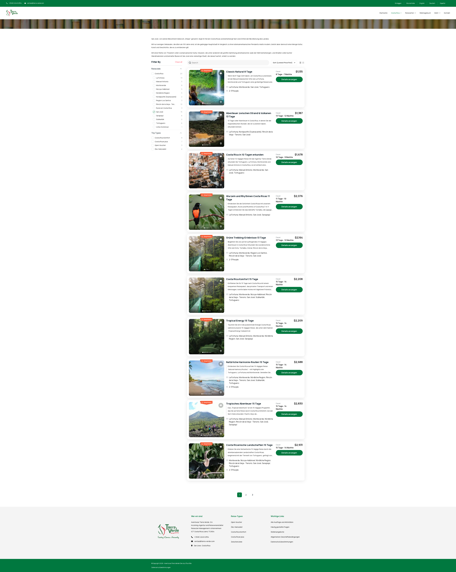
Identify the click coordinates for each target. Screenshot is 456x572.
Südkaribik (260, 297)
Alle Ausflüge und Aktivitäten (282, 522)
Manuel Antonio (245, 170)
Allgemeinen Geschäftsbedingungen (285, 537)
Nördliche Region (258, 377)
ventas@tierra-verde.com (35, 3)
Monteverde (244, 87)
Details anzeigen (289, 79)
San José (255, 87)
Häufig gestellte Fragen (280, 527)
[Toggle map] (220, 102)
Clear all (178, 62)
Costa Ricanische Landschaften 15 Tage (249, 445)
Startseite (383, 13)
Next (252, 494)
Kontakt (447, 13)
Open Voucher (236, 522)
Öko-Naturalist (236, 527)
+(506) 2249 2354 (15, 3)
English (422, 3)
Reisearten (409, 13)
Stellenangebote (277, 532)
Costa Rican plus (237, 537)
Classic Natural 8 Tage (239, 71)
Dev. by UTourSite (185, 563)
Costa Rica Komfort (238, 532)
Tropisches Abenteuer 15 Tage (243, 403)
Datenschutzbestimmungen (282, 542)
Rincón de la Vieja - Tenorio (240, 255)
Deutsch (432, 3)
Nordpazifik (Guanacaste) (250, 131)
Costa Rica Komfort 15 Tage (242, 279)
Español (442, 3)
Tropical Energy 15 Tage (240, 320)
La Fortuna (233, 87)
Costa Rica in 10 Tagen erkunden (245, 154)
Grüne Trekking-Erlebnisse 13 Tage (246, 237)
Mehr (436, 13)
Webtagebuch (425, 13)
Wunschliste (410, 3)
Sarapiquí (266, 214)
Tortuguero (264, 87)
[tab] (202, 103)
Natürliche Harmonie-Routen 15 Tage (247, 362)
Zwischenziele (236, 542)
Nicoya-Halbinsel (258, 294)
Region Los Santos (259, 253)
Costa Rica (395, 13)
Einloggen (398, 3)
